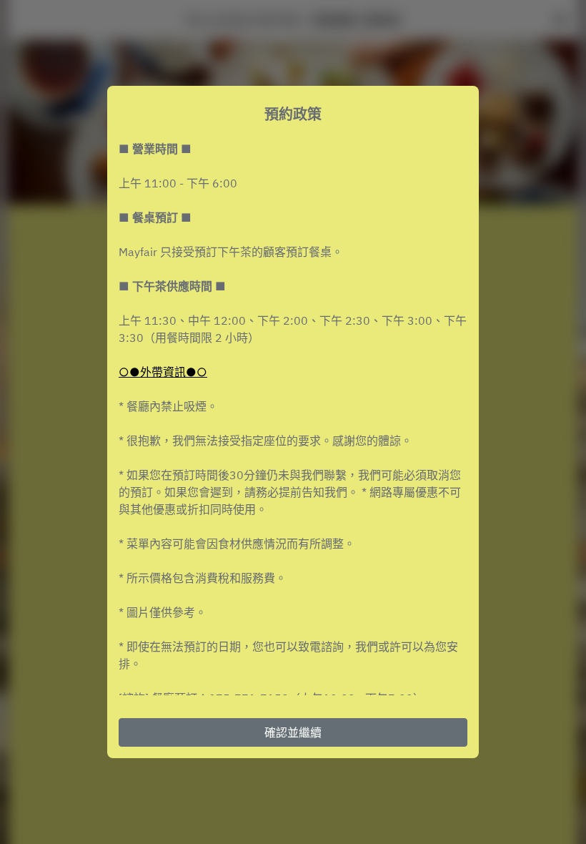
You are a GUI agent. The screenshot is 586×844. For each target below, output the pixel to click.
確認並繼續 (293, 732)
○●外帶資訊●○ (163, 372)
